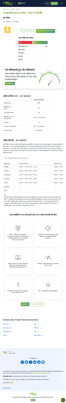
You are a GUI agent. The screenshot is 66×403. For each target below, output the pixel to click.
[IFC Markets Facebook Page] (22, 362)
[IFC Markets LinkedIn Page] (34, 362)
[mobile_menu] (61, 3)
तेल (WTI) (6, 324)
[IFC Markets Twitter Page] (30, 362)
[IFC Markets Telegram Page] (43, 362)
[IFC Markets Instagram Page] (26, 362)
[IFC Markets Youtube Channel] (39, 362)
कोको (4, 335)
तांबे (35, 324)
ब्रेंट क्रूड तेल (7, 328)
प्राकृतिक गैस (6, 331)
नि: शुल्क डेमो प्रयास (37, 304)
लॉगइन (47, 3)
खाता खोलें (54, 3)
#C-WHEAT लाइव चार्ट (27, 30)
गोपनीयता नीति (6, 388)
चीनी (35, 331)
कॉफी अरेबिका (38, 335)
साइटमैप (12, 382)
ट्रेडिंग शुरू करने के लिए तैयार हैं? (45, 31)
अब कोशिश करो (10, 83)
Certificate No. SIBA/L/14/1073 (41, 373)
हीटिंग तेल (36, 328)
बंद (33, 400)
